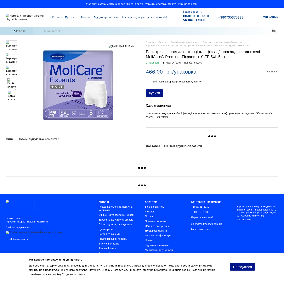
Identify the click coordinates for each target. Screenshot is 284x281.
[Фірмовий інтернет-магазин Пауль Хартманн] (20, 206)
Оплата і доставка (155, 221)
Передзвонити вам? (202, 217)
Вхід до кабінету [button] (154, 206)
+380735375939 (230, 17)
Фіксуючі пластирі (109, 243)
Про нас (70, 17)
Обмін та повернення (157, 226)
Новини (86, 17)
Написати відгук (193, 62)
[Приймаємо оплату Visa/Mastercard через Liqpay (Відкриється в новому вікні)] (34, 232)
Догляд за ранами (109, 234)
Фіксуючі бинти (107, 248)
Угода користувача (156, 230)
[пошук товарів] (40, 31)
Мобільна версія (18, 239)
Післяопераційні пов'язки (113, 238)
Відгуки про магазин (106, 17)
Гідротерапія (106, 229)
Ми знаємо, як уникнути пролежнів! (144, 17)
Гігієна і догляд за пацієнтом (115, 224)
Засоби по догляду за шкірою (116, 219)
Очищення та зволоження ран (116, 214)
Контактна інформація (158, 235)
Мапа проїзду (244, 219)
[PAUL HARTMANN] (121, 46)
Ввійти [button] (156, 81)
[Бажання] (261, 31)
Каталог (57, 17)
